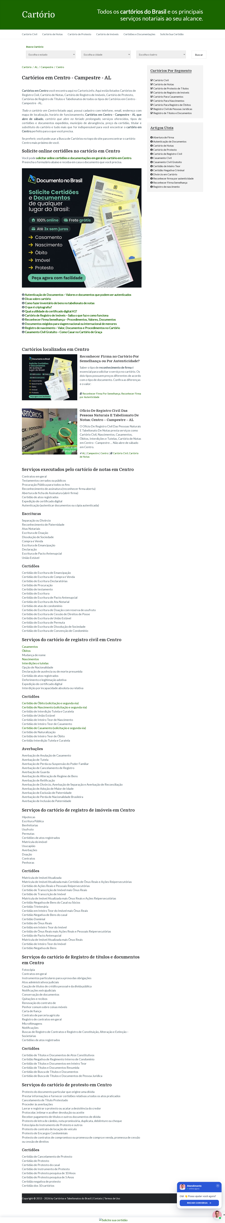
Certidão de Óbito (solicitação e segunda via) (50, 703)
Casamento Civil (162, 157)
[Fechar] (218, 1186)
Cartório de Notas (52, 34)
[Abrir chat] (217, 1215)
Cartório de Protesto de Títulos (171, 88)
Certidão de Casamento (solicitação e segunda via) (54, 728)
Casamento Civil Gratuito (167, 161)
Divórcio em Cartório (165, 174)
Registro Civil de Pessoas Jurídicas (172, 108)
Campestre (47, 67)
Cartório (38, 14)
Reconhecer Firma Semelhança (170, 182)
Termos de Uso (112, 1198)
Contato (97, 1198)
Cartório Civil (29, 34)
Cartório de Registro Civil (167, 153)
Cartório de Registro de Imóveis (171, 92)
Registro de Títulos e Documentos (172, 113)
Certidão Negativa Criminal (168, 170)
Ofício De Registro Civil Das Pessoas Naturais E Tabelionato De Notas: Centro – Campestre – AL (109, 415)
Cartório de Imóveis (107, 34)
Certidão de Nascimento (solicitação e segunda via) (54, 707)
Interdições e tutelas (35, 663)
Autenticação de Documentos (169, 141)
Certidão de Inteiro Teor (166, 166)
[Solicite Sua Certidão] (113, 1220)
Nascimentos (30, 659)
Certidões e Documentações (139, 34)
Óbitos (26, 650)
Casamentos (30, 646)
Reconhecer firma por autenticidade (173, 178)
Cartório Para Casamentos (168, 96)
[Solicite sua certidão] (81, 286)
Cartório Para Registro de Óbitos (172, 104)
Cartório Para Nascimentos (168, 100)
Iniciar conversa (197, 1203)
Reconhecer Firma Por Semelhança (101, 393)
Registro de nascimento (166, 186)
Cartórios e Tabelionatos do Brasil (72, 1198)
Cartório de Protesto (79, 34)
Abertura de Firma (163, 137)
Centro (104, 453)
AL (36, 67)
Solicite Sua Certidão (172, 34)
